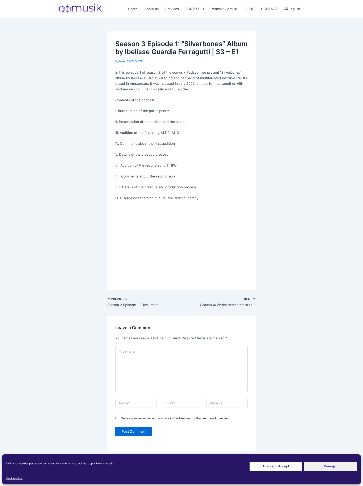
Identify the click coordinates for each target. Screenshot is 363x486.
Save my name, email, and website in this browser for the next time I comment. (175, 418)
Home (133, 9)
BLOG (249, 9)
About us (151, 9)
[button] (302, 8)
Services (172, 9)
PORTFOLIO (194, 9)
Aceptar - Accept (276, 466)
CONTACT (269, 9)
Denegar (330, 466)
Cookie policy (14, 478)
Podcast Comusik (225, 9)
